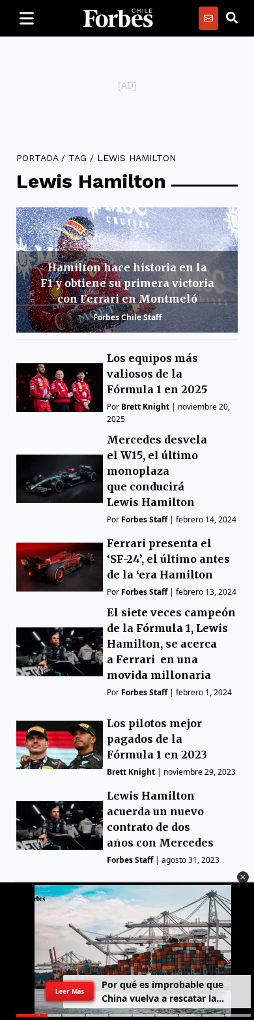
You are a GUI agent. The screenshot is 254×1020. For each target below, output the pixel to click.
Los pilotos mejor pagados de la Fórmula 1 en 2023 (157, 739)
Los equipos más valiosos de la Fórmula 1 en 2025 (157, 374)
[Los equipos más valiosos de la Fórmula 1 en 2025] (59, 387)
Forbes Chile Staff (127, 317)
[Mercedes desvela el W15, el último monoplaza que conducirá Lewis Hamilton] (59, 479)
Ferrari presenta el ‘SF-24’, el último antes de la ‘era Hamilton (168, 559)
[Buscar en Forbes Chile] (232, 18)
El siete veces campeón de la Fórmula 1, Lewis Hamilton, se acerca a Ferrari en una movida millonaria (171, 644)
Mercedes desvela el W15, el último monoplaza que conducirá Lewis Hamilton (157, 471)
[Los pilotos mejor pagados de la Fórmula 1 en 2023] (59, 745)
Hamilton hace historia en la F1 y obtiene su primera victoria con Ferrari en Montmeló (127, 283)
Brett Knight (145, 406)
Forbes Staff (144, 519)
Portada (37, 158)
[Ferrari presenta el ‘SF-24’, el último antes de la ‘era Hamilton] (59, 567)
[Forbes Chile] (118, 18)
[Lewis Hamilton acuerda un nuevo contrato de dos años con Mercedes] (59, 825)
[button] (243, 877)
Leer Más (70, 991)
